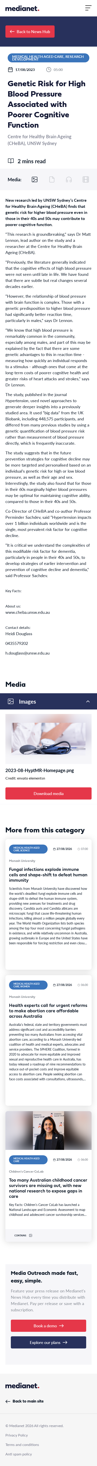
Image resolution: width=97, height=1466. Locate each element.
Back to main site (28, 1401)
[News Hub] (22, 8)
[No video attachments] (85, 179)
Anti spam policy (18, 1454)
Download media (49, 793)
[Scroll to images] (34, 179)
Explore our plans (45, 1342)
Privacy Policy (16, 1435)
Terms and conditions (22, 1444)
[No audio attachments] (68, 179)
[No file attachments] (51, 179)
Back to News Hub (33, 31)
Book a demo (45, 1325)
